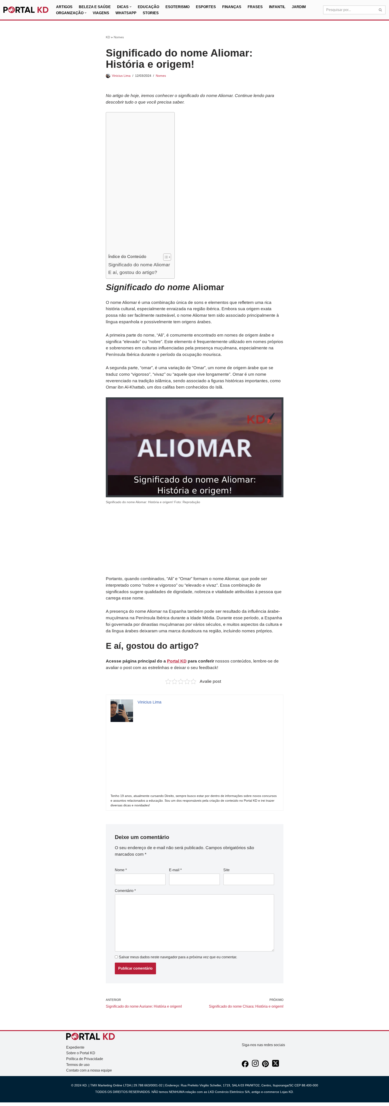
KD (108, 37)
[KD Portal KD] (25, 10)
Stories (151, 13)
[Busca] (380, 9)
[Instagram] (255, 1066)
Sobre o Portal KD (80, 1053)
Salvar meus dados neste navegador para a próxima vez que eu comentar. (178, 957)
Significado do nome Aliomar (139, 264)
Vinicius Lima (121, 75)
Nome (121, 870)
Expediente (75, 1047)
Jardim (299, 7)
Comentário (125, 891)
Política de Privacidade (84, 1059)
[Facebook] (245, 1066)
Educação (148, 7)
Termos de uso (78, 1065)
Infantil (277, 7)
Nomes (119, 37)
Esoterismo (177, 7)
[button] (130, 7)
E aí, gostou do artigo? (132, 272)
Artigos (64, 7)
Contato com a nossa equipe (89, 1070)
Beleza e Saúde (95, 7)
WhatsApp (125, 13)
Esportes (206, 7)
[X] (275, 1066)
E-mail (175, 870)
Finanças (231, 7)
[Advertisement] (139, 183)
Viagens (101, 13)
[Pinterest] (265, 1066)
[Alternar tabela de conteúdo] (165, 257)
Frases (255, 7)
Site (226, 870)
